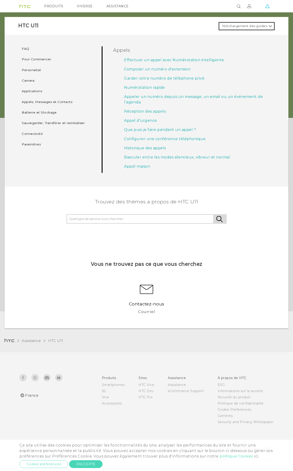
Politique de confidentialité (241, 403)
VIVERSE (85, 6)
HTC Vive (146, 385)
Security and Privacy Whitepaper (246, 422)
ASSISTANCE (117, 6)
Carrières (225, 416)
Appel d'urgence (140, 120)
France (31, 395)
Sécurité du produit (234, 397)
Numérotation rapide (144, 87)
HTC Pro (145, 397)
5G (104, 391)
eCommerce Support (186, 391)
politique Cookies (236, 456)
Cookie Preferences (234, 409)
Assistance (31, 340)
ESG (221, 385)
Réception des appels (145, 111)
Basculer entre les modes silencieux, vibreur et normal (177, 157)
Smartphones (113, 385)
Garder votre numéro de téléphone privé (164, 78)
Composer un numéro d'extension (157, 69)
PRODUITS (53, 6)
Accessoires (112, 403)
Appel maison (137, 166)
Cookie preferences (44, 464)
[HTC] (24, 6)
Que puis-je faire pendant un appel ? (160, 129)
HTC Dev (146, 391)
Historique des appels (145, 148)
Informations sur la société (240, 391)
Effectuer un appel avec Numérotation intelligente (174, 60)
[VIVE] (267, 6)
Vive (105, 397)
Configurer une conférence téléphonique (165, 139)
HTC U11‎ (55, 340)
